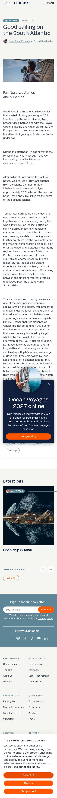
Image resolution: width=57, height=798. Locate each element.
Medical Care (35, 681)
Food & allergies (11, 713)
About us (7, 675)
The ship (7, 670)
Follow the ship (36, 701)
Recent (39, 443)
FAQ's (31, 719)
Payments (33, 670)
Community (34, 707)
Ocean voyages (17, 443)
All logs (13, 450)
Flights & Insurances (13, 707)
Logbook (27, 20)
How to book (35, 664)
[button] (51, 569)
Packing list (9, 701)
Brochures (33, 713)
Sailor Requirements (38, 675)
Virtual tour (8, 719)
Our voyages (10, 664)
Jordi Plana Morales (19, 41)
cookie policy (31, 766)
